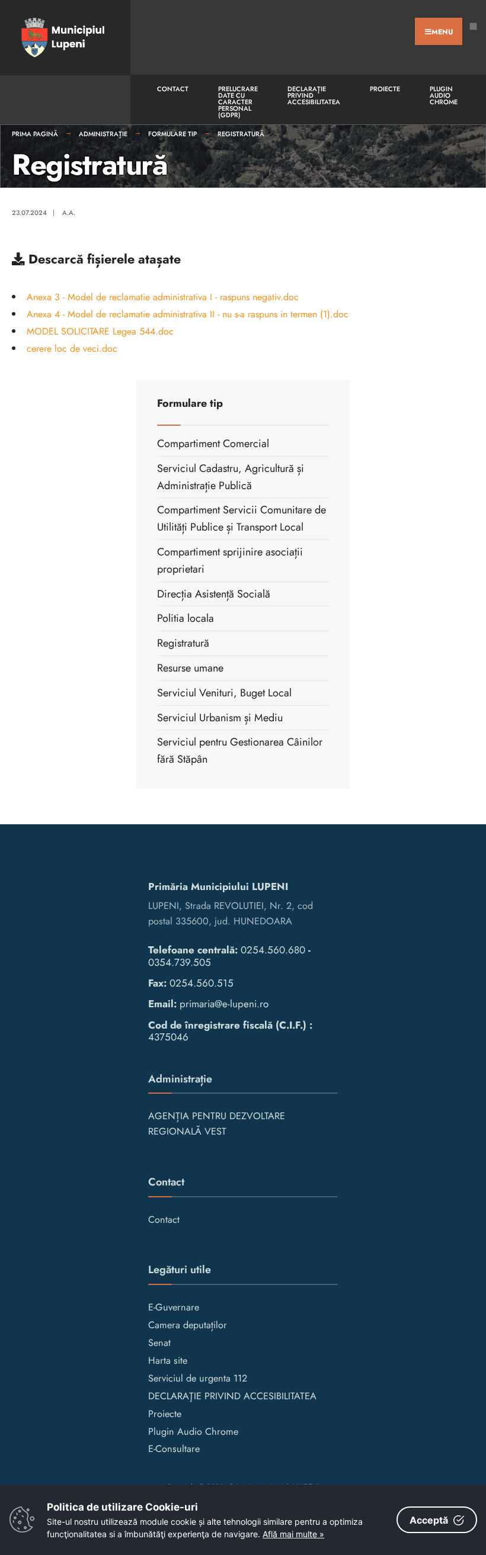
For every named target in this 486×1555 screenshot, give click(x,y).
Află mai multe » (293, 1534)
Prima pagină (35, 134)
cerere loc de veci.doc (72, 348)
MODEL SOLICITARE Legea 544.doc (100, 331)
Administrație (103, 134)
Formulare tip (172, 134)
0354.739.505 (179, 962)
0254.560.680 (273, 950)
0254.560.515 (202, 983)
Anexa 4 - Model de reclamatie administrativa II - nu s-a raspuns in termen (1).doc (187, 314)
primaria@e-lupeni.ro (224, 1004)
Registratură (241, 134)
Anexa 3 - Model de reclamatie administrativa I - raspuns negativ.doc (163, 297)
